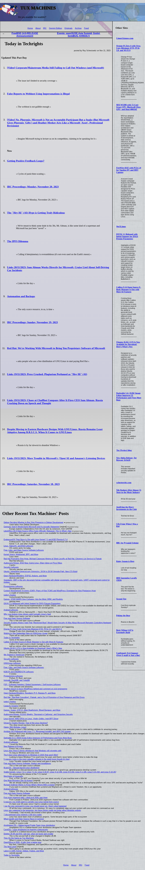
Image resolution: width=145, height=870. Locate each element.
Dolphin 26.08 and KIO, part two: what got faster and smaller (28, 834)
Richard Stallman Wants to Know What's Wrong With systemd (29, 785)
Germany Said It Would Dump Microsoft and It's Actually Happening (31, 527)
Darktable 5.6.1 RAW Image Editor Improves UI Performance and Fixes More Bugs (128, 396)
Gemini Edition (55, 28)
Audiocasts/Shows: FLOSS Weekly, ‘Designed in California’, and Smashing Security (38, 714)
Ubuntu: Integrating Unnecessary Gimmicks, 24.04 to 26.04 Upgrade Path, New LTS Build (40, 571)
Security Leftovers (11, 567)
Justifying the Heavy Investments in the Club (126, 508)
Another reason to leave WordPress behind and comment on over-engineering (35, 689)
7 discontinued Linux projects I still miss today (23, 815)
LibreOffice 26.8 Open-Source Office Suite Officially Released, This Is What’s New (38, 531)
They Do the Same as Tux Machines (19, 838)
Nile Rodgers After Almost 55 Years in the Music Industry (128, 491)
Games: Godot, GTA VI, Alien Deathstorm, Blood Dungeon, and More (32, 710)
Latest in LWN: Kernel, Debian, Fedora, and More (24, 851)
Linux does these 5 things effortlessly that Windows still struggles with (32, 751)
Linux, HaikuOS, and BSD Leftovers (18, 546)
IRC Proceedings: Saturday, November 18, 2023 (33, 484)
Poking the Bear (123, 616)
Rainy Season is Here (125, 561)
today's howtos (10, 595)
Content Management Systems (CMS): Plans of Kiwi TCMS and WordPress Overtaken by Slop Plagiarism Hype (50, 591)
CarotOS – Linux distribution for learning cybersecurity (26, 829)
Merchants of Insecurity (13, 776)
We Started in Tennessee (14, 655)
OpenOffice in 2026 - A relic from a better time (22, 842)
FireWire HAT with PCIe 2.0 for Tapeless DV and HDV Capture (128, 170)
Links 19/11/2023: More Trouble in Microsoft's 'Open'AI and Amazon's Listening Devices (56, 458)
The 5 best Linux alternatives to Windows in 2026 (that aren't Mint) (31, 755)
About (38, 28)
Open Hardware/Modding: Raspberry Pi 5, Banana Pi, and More (30, 693)
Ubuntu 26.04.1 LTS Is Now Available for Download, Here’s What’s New (128, 344)
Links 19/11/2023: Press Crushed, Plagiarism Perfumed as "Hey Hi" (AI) (47, 374)
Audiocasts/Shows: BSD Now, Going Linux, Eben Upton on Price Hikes (33, 563)
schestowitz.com (123, 482)
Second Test (121, 599)
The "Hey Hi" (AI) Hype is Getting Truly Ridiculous (36, 212)
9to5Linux (121, 226)
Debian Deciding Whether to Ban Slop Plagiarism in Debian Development (33, 522)
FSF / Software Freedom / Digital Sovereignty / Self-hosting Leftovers (32, 684)
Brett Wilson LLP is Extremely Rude (124, 631)
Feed (86, 28)
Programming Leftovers (13, 586)
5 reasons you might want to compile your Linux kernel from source (31, 802)
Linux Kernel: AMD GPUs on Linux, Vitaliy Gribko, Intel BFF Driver (31, 719)
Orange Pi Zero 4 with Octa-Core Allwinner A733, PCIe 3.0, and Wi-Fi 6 (128, 48)
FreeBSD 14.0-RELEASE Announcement (25, 34)
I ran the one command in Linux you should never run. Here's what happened (35, 806)
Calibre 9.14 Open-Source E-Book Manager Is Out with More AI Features (128, 289)
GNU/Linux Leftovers (12, 663)
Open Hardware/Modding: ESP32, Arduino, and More (25, 576)
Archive (78, 28)
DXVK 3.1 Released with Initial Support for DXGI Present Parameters (127, 236)
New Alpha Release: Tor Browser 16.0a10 (126, 459)
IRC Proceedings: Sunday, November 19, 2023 (32, 322)
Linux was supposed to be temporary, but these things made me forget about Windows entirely (42, 810)
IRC (44, 28)
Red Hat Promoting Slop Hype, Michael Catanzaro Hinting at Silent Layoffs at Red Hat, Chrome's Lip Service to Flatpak (53, 559)
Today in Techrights (12, 638)
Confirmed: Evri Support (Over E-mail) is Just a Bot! (128, 654)
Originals (68, 28)
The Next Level (10, 847)
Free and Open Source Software (17, 618)
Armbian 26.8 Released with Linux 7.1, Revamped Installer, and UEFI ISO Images (37, 731)
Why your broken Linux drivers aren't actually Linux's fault (27, 614)
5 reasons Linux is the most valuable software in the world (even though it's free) (37, 759)
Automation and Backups (21, 296)
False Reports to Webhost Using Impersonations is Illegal (38, 93)
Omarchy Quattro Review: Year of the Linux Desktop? (26, 723)
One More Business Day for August (18, 780)
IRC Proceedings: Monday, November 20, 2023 (33, 186)
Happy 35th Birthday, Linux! (15, 727)
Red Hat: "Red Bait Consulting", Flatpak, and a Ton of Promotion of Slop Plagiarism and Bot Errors (44, 697)
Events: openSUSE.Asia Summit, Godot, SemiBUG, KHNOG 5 (78, 34)
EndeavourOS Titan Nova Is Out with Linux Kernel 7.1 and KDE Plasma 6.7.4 (35, 539)
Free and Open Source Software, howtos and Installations (27, 763)
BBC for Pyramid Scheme (127, 543)
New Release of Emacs (13, 746)
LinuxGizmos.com (124, 38)
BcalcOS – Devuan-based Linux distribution (21, 768)
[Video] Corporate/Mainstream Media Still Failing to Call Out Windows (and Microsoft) (55, 67)
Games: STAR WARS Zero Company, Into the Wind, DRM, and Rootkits (33, 599)
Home (30, 28)
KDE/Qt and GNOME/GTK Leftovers (19, 672)
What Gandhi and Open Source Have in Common (24, 819)
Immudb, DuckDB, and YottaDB (17, 680)
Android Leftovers (11, 610)
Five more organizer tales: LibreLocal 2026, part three (25, 797)
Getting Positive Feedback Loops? (25, 160)
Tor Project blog (124, 450)
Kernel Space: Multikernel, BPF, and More (21, 554)
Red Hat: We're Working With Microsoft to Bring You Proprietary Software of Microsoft (56, 348)
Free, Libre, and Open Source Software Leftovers (24, 550)
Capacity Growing (11, 706)
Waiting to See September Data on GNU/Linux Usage (25, 633)
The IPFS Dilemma (17, 241)
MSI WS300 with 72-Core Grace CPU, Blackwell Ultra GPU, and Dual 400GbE (128, 107)
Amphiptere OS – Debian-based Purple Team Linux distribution (29, 825)
